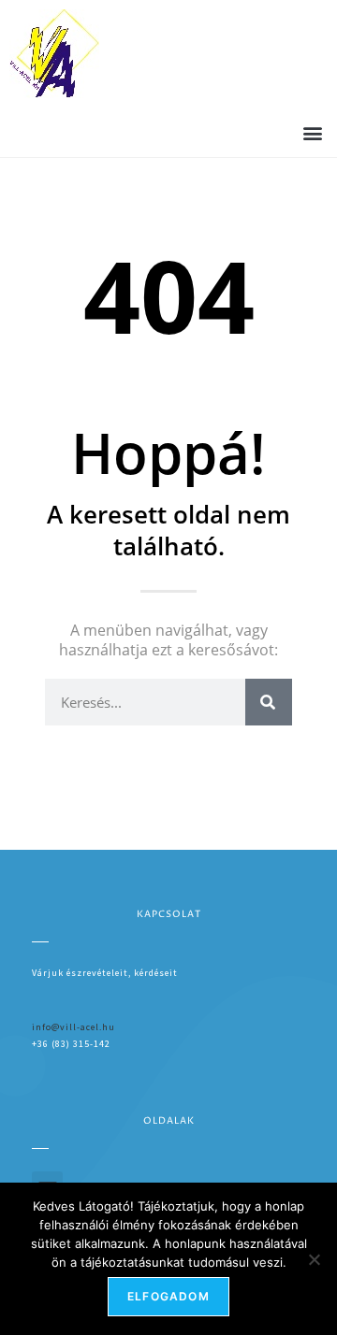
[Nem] (313, 1259)
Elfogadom (168, 1296)
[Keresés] (268, 702)
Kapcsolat (169, 914)
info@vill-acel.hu (73, 1027)
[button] (312, 132)
